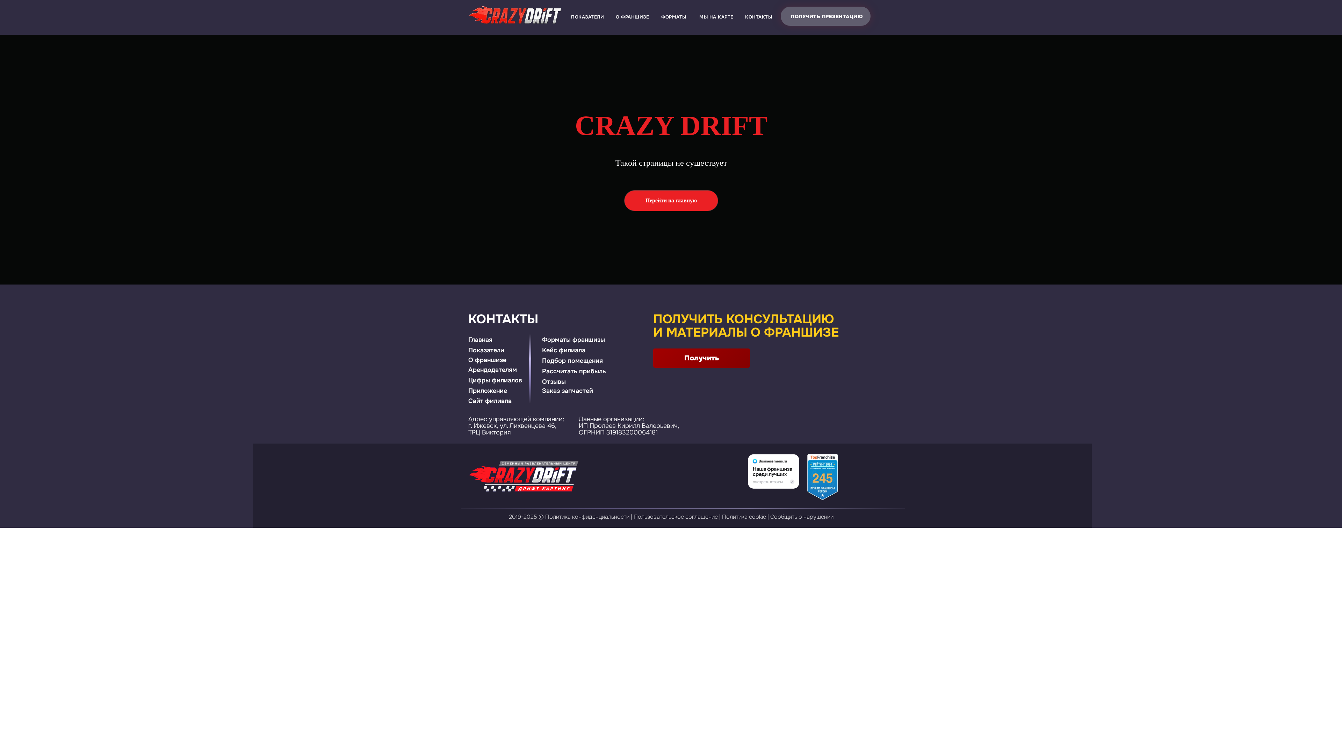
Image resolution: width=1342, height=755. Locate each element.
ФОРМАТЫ (673, 17)
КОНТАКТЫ (758, 17)
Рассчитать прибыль (574, 371)
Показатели (486, 350)
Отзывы (554, 382)
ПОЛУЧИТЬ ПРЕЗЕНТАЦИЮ (827, 16)
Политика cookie (744, 516)
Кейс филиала (563, 350)
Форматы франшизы (573, 340)
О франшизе (487, 360)
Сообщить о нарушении (802, 516)
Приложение (487, 391)
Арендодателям (492, 370)
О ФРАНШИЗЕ (632, 17)
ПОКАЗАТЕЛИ (587, 17)
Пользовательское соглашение (676, 516)
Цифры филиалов (495, 380)
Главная (480, 340)
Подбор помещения (572, 361)
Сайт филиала (490, 401)
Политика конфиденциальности (587, 516)
